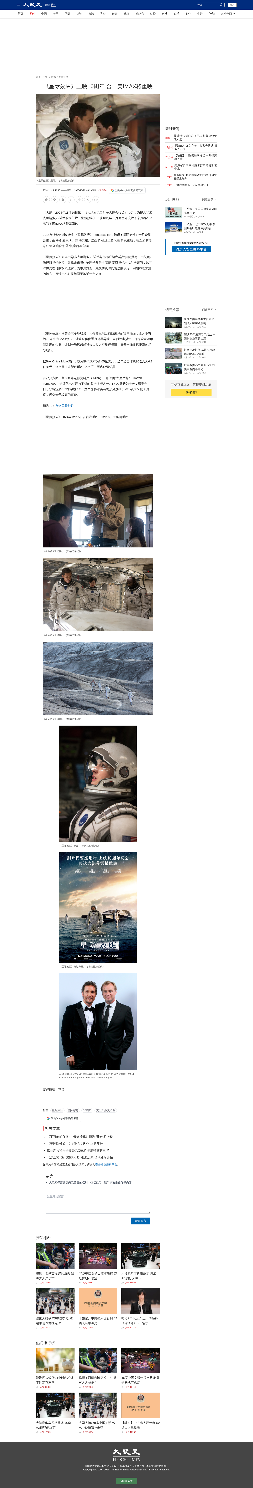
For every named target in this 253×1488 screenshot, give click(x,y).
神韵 (212, 13)
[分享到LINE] (54, 200)
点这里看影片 (64, 406)
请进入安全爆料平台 (191, 249)
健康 (115, 13)
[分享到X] (62, 200)
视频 (126, 13)
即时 (32, 13)
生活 (200, 13)
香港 (103, 13)
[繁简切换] (95, 200)
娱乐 (176, 13)
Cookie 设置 (126, 1481)
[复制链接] (71, 199)
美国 (56, 13)
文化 (188, 13)
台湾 (91, 13)
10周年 (87, 1110)
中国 (44, 13)
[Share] (38, 1282)
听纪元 (140, 13)
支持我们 (191, 392)
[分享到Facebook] (46, 200)
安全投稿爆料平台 (106, 1164)
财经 (153, 13)
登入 (232, 4)
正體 (47, 4)
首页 (20, 13)
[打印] (79, 200)
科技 (164, 13)
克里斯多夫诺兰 (105, 1110)
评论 (79, 13)
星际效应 (57, 1110)
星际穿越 (72, 1110)
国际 (67, 13)
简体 (53, 4)
